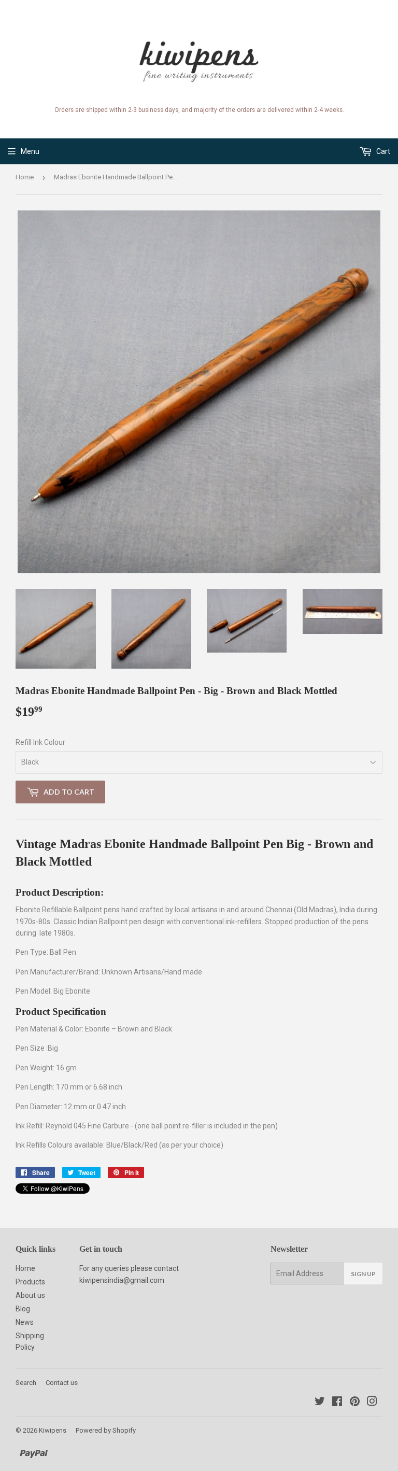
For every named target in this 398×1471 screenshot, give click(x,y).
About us (30, 1295)
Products (30, 1282)
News (25, 1322)
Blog (23, 1309)
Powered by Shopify (106, 1430)
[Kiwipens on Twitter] (320, 1402)
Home (25, 177)
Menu (30, 151)
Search (26, 1383)
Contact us (62, 1383)
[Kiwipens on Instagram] (372, 1402)
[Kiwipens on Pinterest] (354, 1402)
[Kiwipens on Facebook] (337, 1402)
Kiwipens (52, 1430)
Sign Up (363, 1274)
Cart (382, 151)
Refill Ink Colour (40, 742)
